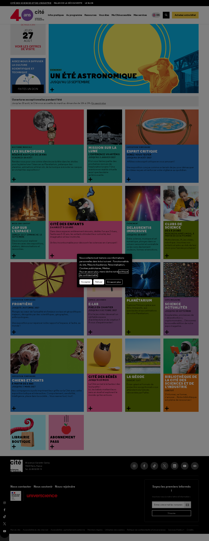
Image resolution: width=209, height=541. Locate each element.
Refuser (99, 281)
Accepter (85, 281)
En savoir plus (114, 282)
